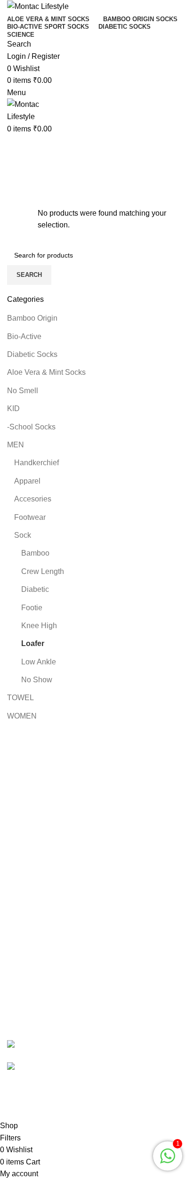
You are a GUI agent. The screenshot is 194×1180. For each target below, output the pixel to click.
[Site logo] (38, 6)
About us (22, 829)
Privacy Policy (31, 886)
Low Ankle (38, 662)
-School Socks (31, 427)
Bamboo (35, 553)
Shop (16, 794)
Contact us (25, 869)
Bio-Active (24, 336)
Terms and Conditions (43, 904)
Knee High (39, 626)
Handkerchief (36, 463)
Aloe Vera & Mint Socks (46, 372)
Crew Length (42, 571)
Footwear (30, 517)
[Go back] (19, 146)
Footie (31, 608)
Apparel (27, 481)
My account (26, 776)
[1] (167, 1161)
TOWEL (20, 698)
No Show (36, 680)
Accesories (32, 499)
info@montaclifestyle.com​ (80, 1012)
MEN (15, 445)
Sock (22, 535)
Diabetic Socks (32, 354)
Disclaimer (25, 922)
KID (13, 408)
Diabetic (35, 589)
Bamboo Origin (32, 318)
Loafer (32, 643)
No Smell (22, 391)
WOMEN (22, 716)
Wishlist (20, 811)
